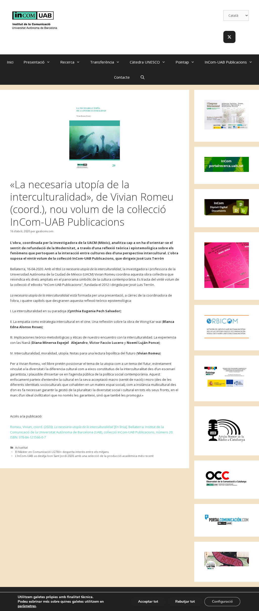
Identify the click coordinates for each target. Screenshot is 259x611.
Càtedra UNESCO (145, 62)
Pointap (182, 62)
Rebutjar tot (185, 601)
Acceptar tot (148, 601)
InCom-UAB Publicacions (226, 62)
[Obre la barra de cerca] (142, 77)
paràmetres (27, 606)
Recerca (67, 62)
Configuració (222, 601)
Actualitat (21, 447)
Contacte (122, 77)
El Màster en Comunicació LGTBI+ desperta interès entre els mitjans (62, 452)
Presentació (34, 62)
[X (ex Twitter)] (229, 37)
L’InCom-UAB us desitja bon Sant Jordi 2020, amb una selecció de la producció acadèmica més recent (84, 456)
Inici (10, 62)
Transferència (102, 62)
